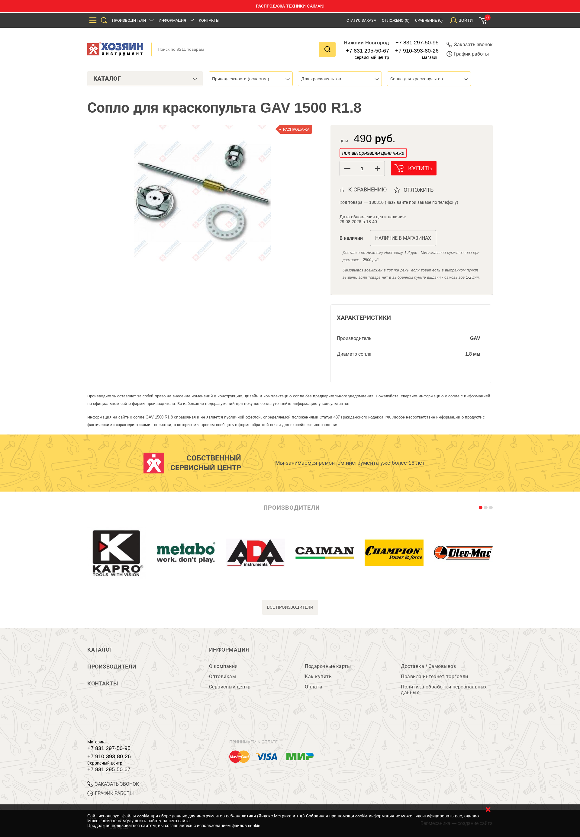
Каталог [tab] (107, 78)
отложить (418, 190)
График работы (471, 53)
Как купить (318, 676)
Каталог (100, 650)
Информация (172, 20)
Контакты (209, 20)
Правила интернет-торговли (434, 676)
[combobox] (251, 78)
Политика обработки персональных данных (444, 689)
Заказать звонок (473, 44)
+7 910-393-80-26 (417, 51)
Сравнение (429, 20)
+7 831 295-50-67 (367, 51)
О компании (223, 666)
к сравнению (367, 190)
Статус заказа (361, 20)
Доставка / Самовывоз (428, 666)
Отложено (395, 20)
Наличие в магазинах (403, 238)
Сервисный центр (230, 686)
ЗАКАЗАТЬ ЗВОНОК (117, 784)
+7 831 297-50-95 (417, 43)
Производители (129, 20)
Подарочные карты (328, 666)
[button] (377, 168)
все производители (290, 607)
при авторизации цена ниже (373, 153)
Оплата (313, 686)
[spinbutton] (362, 168)
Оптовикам (222, 676)
